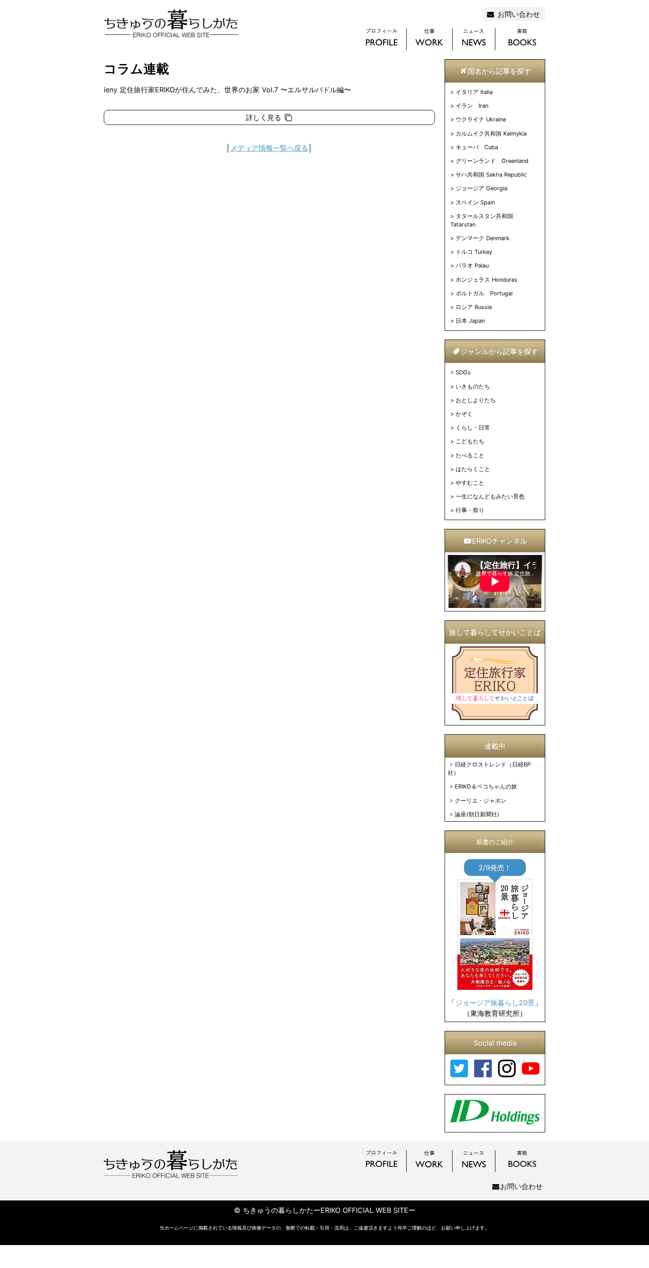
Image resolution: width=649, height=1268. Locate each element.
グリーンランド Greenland (492, 161)
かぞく (464, 414)
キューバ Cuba (477, 147)
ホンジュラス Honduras (486, 279)
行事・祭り (470, 510)
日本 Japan (470, 320)
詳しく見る (264, 117)
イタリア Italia (474, 92)
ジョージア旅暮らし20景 (495, 1003)
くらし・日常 (473, 427)
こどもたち (470, 441)
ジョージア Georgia (481, 188)
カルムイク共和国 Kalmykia (491, 133)
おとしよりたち (476, 400)
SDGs (463, 372)
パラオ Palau (472, 265)
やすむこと (470, 482)
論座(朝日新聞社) (477, 814)
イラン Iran (472, 105)
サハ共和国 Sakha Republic (491, 174)
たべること (470, 455)
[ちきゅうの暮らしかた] (171, 36)
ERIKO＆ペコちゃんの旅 (486, 786)
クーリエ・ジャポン (480, 800)
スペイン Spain (475, 202)
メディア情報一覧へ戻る (269, 147)
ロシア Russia (474, 307)
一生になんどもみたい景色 (490, 496)
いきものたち (473, 386)
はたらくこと (473, 469)
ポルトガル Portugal (484, 293)
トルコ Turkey (474, 252)
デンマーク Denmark (482, 238)
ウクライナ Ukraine (481, 119)
